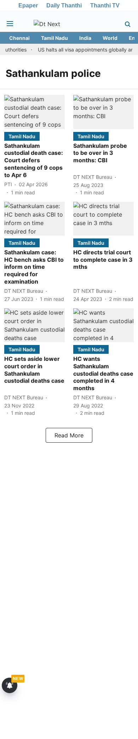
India (85, 38)
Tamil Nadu (54, 38)
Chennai (19, 38)
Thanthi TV (105, 5)
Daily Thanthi (64, 5)
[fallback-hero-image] (34, 112)
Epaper (28, 5)
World (110, 38)
